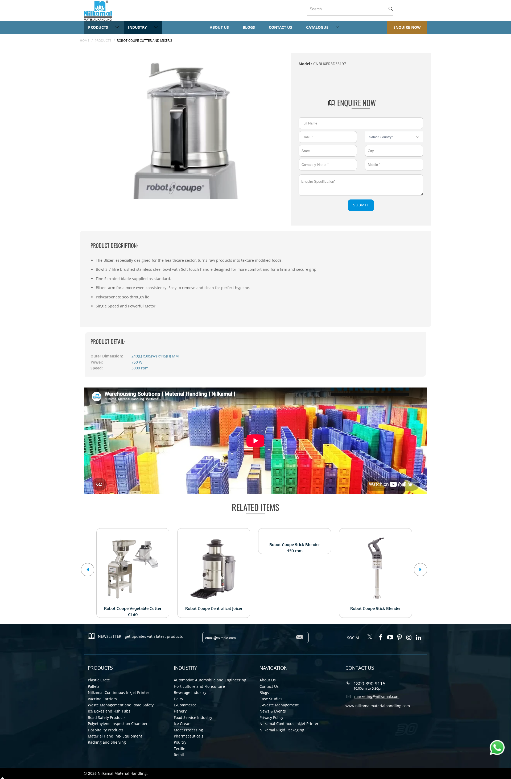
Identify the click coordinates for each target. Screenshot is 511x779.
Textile (179, 748)
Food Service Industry (193, 717)
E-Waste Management (279, 704)
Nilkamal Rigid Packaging (281, 729)
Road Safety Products (107, 717)
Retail (179, 754)
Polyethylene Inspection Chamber (118, 723)
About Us (219, 27)
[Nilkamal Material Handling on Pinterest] (400, 637)
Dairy (178, 698)
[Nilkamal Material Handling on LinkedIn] (419, 637)
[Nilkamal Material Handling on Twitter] (370, 637)
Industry (138, 27)
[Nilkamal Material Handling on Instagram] (409, 637)
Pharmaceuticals (188, 736)
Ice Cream (183, 723)
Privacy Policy (271, 717)
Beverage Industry (190, 692)
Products (98, 27)
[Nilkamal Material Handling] (98, 11)
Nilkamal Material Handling (122, 773)
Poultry (180, 742)
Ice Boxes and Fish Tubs (109, 711)
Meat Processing (188, 729)
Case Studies (270, 698)
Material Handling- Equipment (115, 736)
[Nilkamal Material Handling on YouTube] (390, 637)
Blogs (249, 27)
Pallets (94, 686)
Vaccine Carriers (102, 698)
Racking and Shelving (107, 742)
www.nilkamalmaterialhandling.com (377, 705)
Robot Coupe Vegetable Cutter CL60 (133, 568)
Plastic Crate (99, 679)
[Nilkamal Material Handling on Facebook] (381, 637)
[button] (87, 569)
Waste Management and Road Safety (121, 704)
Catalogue (317, 27)
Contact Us (280, 27)
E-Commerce (185, 704)
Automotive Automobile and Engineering (210, 679)
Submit (361, 204)
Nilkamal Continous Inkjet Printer (289, 723)
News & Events (272, 711)
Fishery (180, 711)
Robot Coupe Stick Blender (376, 568)
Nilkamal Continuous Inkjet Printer (118, 692)
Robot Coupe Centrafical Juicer (214, 568)
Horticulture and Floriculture (199, 686)
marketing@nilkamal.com (376, 696)
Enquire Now (407, 27)
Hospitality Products (105, 729)
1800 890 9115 (369, 683)
